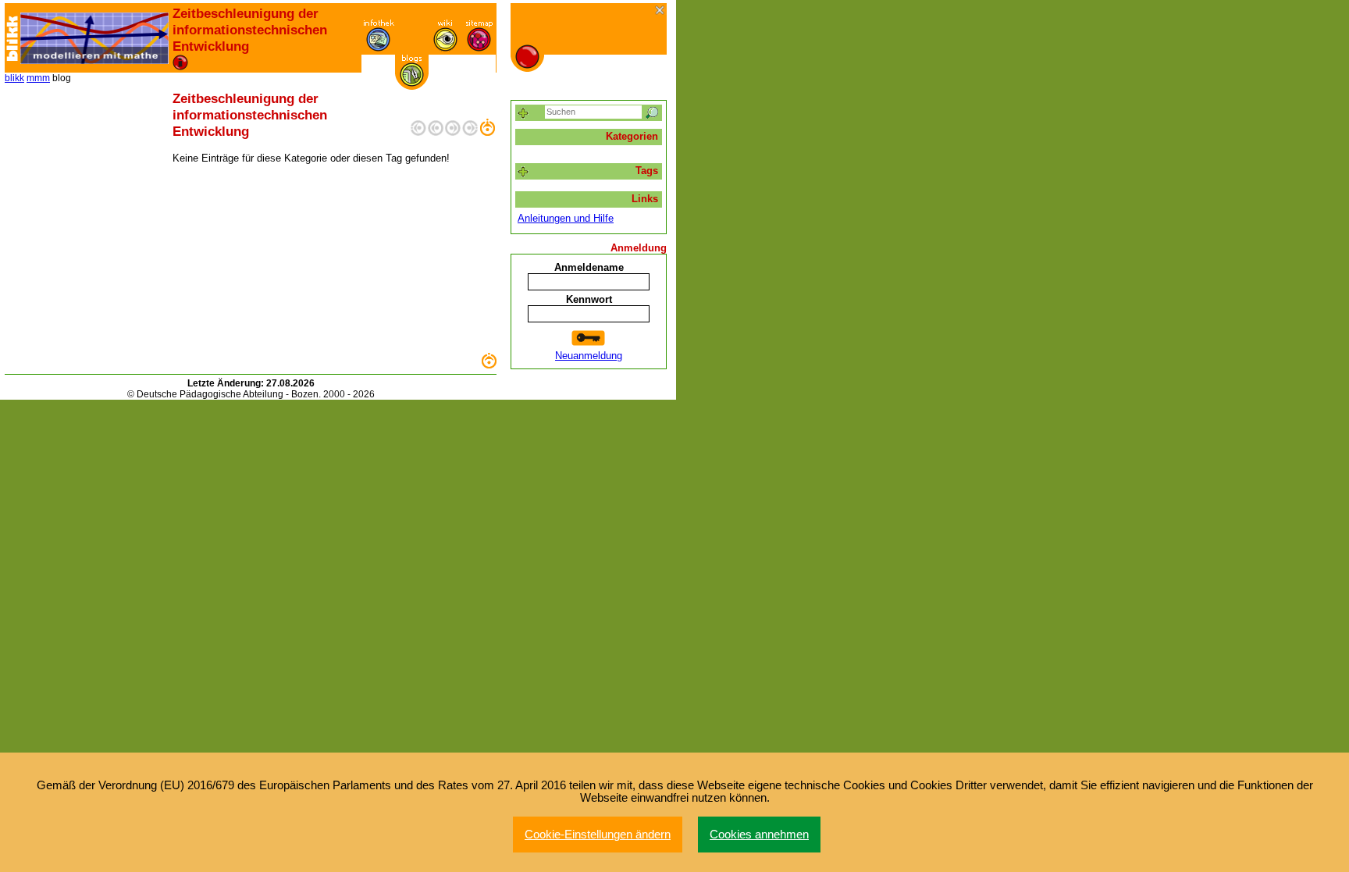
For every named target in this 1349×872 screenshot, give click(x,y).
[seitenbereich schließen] (661, 11)
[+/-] (523, 172)
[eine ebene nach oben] (487, 132)
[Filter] (523, 113)
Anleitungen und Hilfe (566, 218)
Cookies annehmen (759, 834)
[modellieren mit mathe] (94, 38)
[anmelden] (588, 338)
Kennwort (589, 299)
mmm (38, 78)
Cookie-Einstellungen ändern (598, 834)
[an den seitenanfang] (489, 365)
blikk (14, 78)
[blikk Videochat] (12, 38)
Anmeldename (589, 267)
